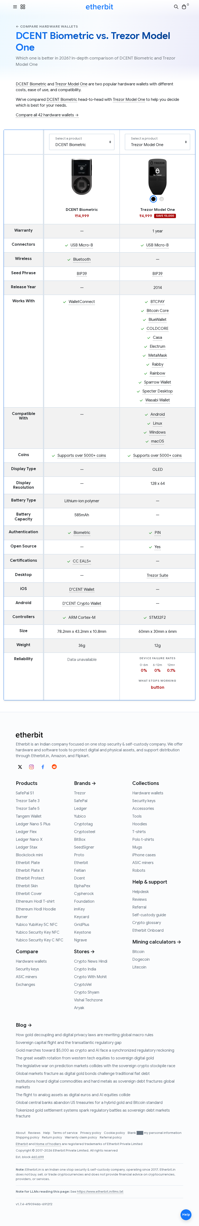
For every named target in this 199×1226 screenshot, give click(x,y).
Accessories (143, 808)
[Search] (176, 7)
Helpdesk (140, 891)
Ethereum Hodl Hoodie (36, 909)
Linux (157, 423)
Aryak (79, 1007)
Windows (157, 432)
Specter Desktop (157, 391)
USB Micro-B (82, 245)
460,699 (37, 1157)
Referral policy (111, 1137)
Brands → (85, 783)
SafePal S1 (25, 793)
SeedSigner (84, 847)
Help (47, 1133)
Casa (157, 337)
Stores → (84, 952)
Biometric (82, 532)
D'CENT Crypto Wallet (81, 603)
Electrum (157, 346)
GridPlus (81, 924)
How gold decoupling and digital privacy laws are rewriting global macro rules (84, 1035)
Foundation (84, 901)
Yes (158, 547)
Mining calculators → (156, 942)
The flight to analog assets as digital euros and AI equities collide (73, 1095)
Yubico (80, 816)
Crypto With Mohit (90, 977)
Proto (79, 855)
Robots (138, 870)
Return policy (52, 1137)
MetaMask (157, 355)
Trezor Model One (71, 84)
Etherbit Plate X (29, 870)
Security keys (27, 969)
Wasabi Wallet (157, 400)
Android (157, 414)
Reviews (139, 899)
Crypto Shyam (86, 992)
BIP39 (82, 273)
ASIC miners (26, 977)
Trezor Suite (157, 575)
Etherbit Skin (27, 886)
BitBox (79, 839)
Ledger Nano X (29, 839)
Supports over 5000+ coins (82, 455)
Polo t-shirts (143, 839)
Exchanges (25, 984)
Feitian (80, 870)
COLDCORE (157, 328)
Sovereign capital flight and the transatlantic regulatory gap (69, 1042)
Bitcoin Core (158, 310)
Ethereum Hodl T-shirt (35, 901)
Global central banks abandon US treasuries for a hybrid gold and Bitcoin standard (89, 1102)
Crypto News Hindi (90, 961)
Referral (139, 907)
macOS (157, 441)
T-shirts (139, 831)
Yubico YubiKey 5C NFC (37, 924)
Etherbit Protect (30, 878)
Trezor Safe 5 (28, 808)
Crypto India (85, 969)
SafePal (80, 800)
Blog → (24, 1025)
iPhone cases (144, 855)
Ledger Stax (26, 847)
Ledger (80, 808)
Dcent (79, 878)
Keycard (81, 917)
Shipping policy (28, 1137)
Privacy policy (91, 1133)
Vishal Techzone (88, 1000)
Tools (137, 816)
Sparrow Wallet (157, 382)
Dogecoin (141, 959)
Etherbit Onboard (148, 930)
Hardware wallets (31, 961)
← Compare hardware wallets (47, 26)
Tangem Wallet (28, 816)
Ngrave (80, 940)
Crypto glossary (146, 922)
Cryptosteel (84, 831)
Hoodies (139, 824)
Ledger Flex (26, 831)
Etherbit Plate (28, 862)
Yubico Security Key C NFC (39, 940)
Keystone (82, 932)
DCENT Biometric (31, 84)
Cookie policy (115, 1133)
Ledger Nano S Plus (33, 824)
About (21, 1133)
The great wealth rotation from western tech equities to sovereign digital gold (85, 1058)
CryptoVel (82, 984)
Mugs (137, 847)
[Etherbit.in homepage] (99, 7)
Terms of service (65, 1133)
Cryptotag (83, 824)
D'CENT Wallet (81, 589)
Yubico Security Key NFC (37, 932)
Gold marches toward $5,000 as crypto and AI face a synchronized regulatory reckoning (95, 1050)
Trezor (80, 793)
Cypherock (84, 893)
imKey (79, 909)
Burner (22, 917)
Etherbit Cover (29, 893)
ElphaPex (82, 886)
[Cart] (184, 7)
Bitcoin (138, 951)
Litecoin (139, 967)
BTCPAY (157, 301)
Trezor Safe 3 (28, 800)
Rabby (157, 364)
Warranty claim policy (81, 1137)
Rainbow (157, 373)
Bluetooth (82, 259)
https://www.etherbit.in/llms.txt (100, 1192)
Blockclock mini (29, 855)
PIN (158, 532)
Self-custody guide (149, 915)
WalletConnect (82, 301)
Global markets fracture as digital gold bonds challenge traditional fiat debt (83, 1073)
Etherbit (81, 862)
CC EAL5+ (82, 561)
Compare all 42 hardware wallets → (47, 115)
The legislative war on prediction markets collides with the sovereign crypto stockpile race (95, 1066)
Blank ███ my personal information (155, 1133)
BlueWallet (157, 319)
